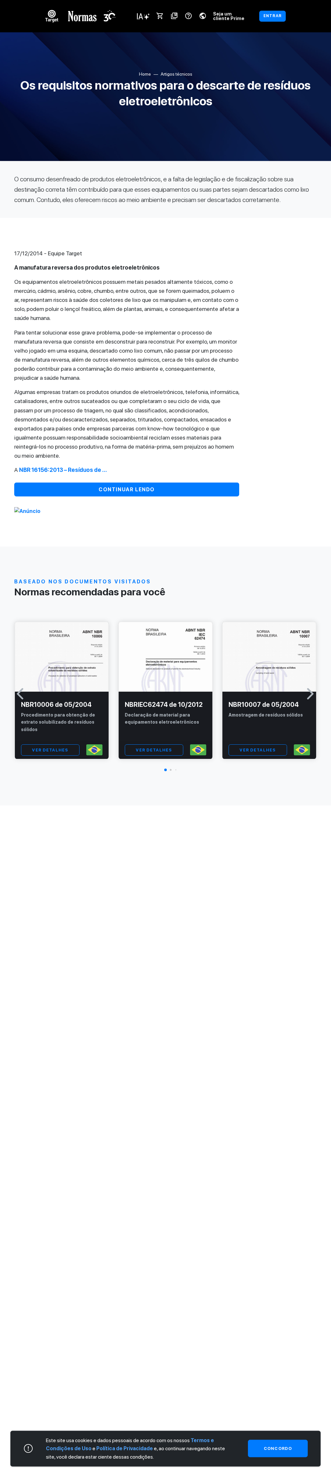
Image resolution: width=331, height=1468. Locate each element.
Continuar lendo (127, 489)
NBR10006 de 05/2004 (56, 704)
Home (145, 74)
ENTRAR (272, 16)
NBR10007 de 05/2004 (264, 704)
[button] (165, 770)
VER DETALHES (50, 750)
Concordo (278, 1448)
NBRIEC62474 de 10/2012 (164, 704)
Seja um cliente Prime (228, 16)
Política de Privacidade (124, 1448)
